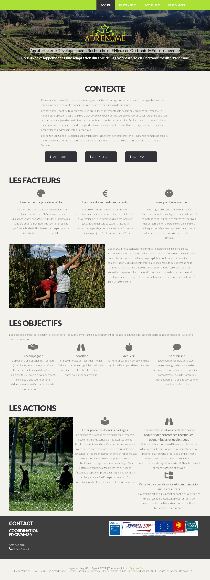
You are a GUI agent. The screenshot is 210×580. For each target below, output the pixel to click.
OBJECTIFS (99, 156)
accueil (105, 5)
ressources (176, 5)
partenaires (127, 5)
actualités (152, 5)
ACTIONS (138, 156)
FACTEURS (59, 156)
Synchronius (136, 568)
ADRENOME (105, 28)
